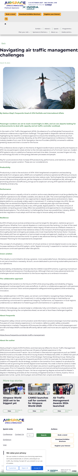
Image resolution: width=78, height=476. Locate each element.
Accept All (37, 468)
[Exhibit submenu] (41, 28)
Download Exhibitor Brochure (29, 14)
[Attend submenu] (50, 28)
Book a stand (10, 14)
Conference (7, 434)
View (9, 411)
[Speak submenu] (58, 28)
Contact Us (19, 434)
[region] (25, 461)
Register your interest (52, 14)
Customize (12, 468)
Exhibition (7, 440)
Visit (5, 445)
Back (4, 43)
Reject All (25, 468)
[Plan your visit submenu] (29, 32)
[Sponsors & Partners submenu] (47, 32)
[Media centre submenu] (71, 32)
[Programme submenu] (71, 28)
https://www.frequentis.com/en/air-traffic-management (22, 335)
